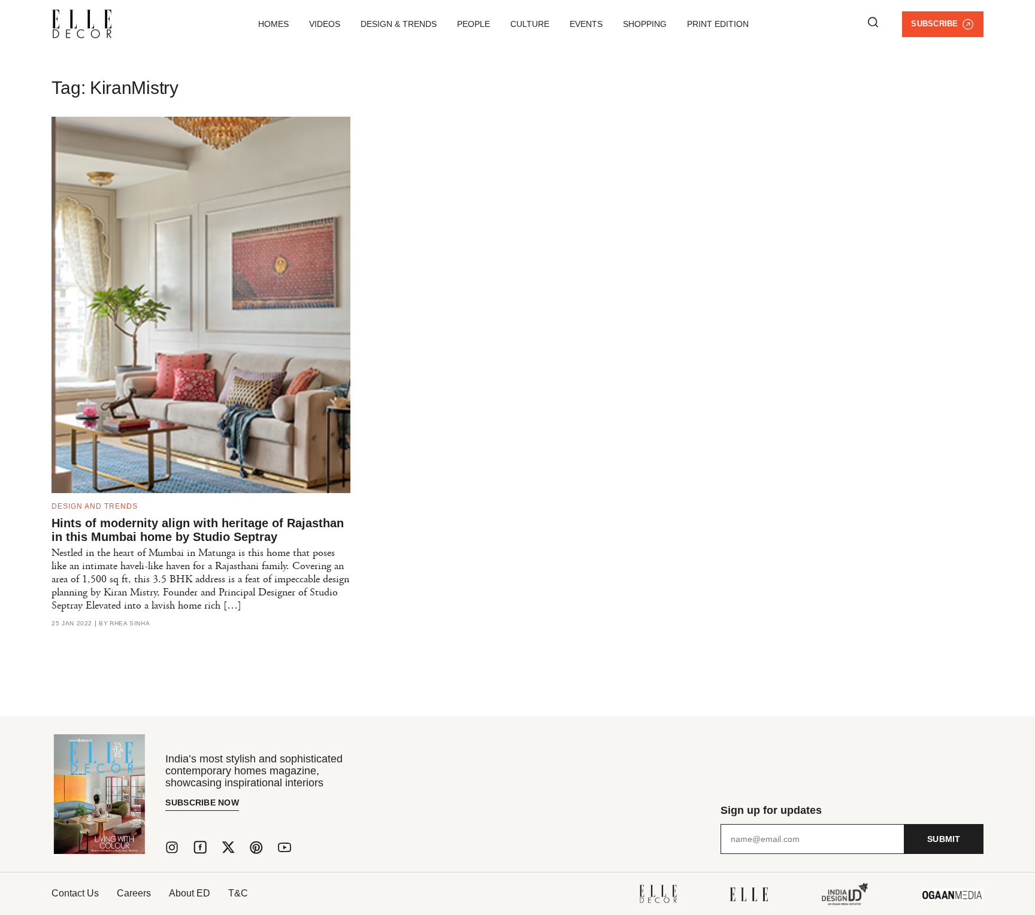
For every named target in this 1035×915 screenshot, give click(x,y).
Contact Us (75, 893)
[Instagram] (171, 847)
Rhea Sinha (130, 624)
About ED (189, 893)
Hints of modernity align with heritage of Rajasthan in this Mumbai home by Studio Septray (198, 529)
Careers (134, 893)
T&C (238, 893)
